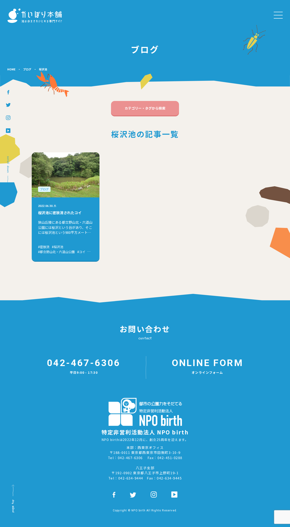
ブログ (27, 69)
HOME (11, 69)
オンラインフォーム (207, 366)
